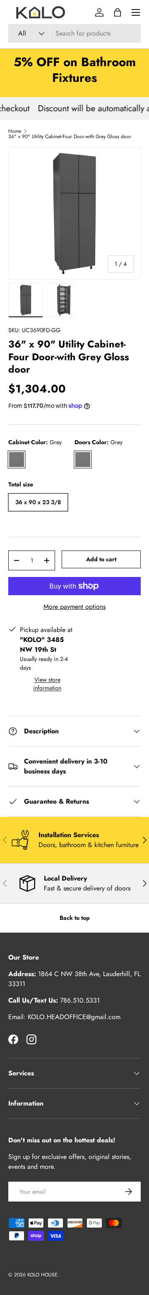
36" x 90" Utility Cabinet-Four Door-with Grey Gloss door (69, 136)
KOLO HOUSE (42, 1274)
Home (14, 131)
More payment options (74, 606)
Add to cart (101, 559)
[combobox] (74, 33)
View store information (47, 683)
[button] (117, 12)
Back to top (75, 918)
